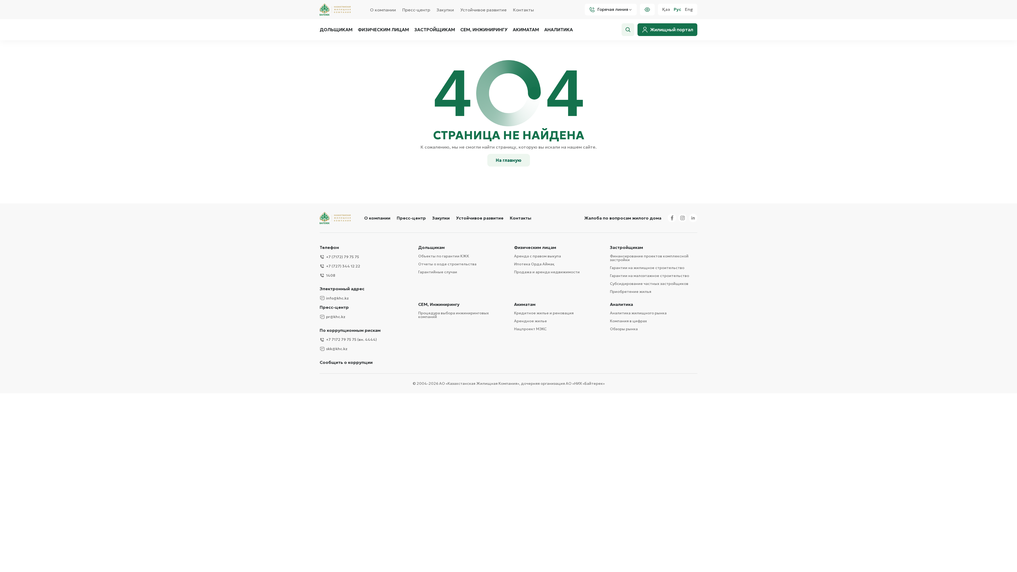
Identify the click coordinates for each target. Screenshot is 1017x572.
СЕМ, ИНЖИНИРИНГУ (483, 29)
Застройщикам (434, 29)
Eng (689, 9)
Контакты (523, 9)
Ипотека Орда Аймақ (534, 264)
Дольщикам (336, 29)
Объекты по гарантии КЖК (443, 256)
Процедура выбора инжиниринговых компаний (453, 315)
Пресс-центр (416, 9)
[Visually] (647, 9)
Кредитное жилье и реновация (544, 313)
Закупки (445, 9)
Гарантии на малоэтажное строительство (649, 276)
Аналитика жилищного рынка (638, 313)
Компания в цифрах (628, 321)
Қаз (666, 9)
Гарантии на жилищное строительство (647, 268)
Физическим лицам (383, 29)
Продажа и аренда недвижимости (547, 272)
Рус (677, 9)
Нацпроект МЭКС (530, 329)
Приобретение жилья (630, 291)
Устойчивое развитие (483, 9)
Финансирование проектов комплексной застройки (649, 258)
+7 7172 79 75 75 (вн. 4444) (351, 339)
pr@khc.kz (335, 316)
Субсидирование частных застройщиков (649, 283)
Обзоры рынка (624, 329)
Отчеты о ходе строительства (447, 264)
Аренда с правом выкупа (537, 256)
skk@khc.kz (336, 348)
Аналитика (558, 29)
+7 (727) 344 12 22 (343, 266)
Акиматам (526, 29)
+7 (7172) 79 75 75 (342, 256)
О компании (383, 9)
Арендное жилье (530, 321)
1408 (330, 275)
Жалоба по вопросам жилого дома (622, 218)
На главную (508, 160)
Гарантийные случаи (437, 272)
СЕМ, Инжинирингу (439, 304)
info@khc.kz (337, 298)
